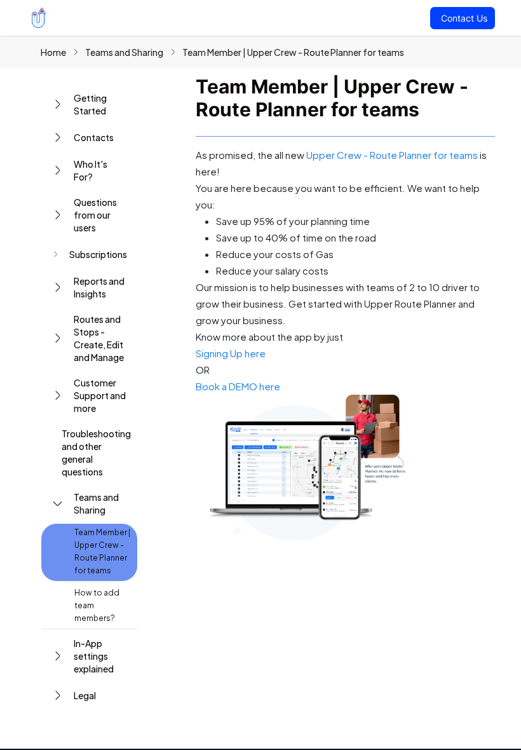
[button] (89, 104)
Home (53, 52)
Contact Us (464, 18)
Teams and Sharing (124, 52)
